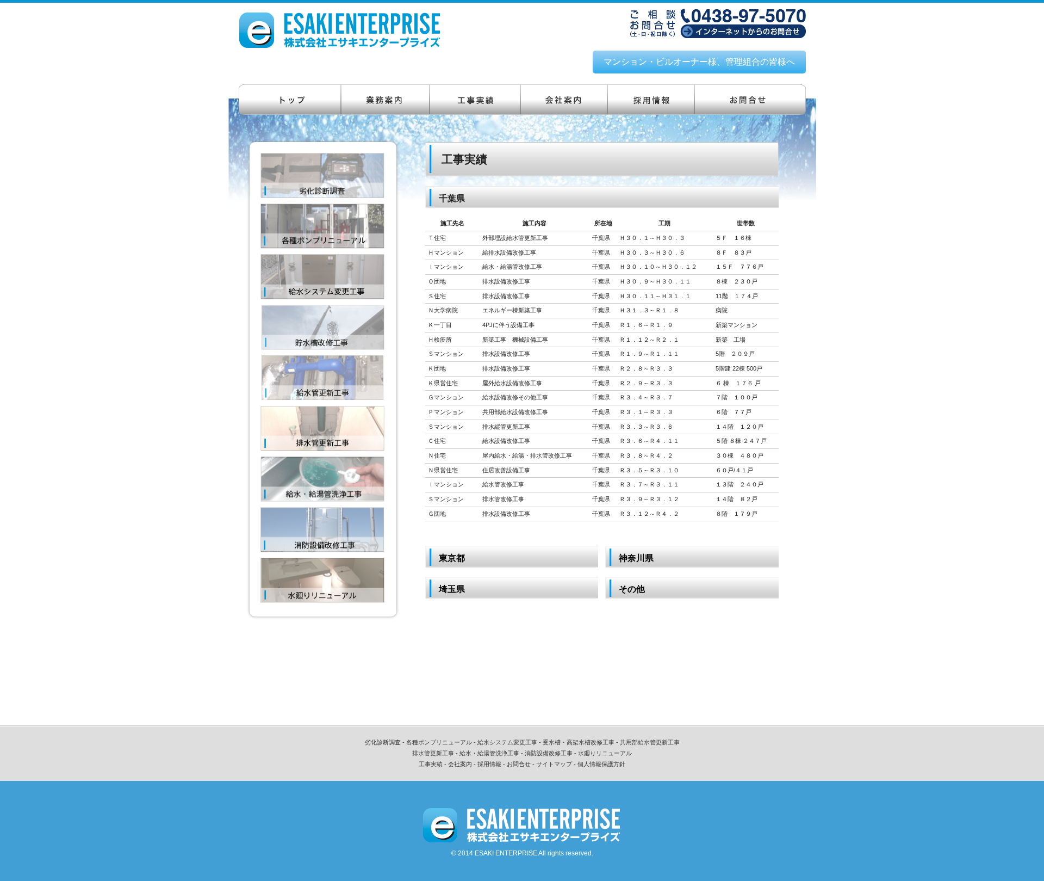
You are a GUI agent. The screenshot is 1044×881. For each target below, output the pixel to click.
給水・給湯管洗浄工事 (489, 753)
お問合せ (750, 99)
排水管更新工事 (433, 753)
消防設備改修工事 (549, 753)
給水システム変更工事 (507, 742)
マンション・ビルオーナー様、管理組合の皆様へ (699, 61)
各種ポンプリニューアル (439, 742)
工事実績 (431, 764)
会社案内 (563, 99)
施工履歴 (475, 99)
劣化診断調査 (383, 742)
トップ (290, 99)
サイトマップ (554, 764)
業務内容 (385, 99)
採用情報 (650, 99)
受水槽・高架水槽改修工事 (578, 742)
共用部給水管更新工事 (650, 742)
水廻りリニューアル (605, 753)
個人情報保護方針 (601, 764)
